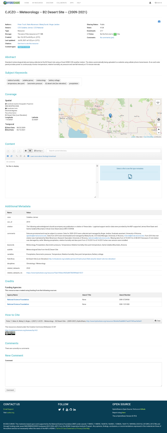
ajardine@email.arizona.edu (36, 236)
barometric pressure (35, 83)
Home (26, 3)
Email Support (8, 409)
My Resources (37, 3)
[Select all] (7, 156)
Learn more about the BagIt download (43, 156)
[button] (150, 3)
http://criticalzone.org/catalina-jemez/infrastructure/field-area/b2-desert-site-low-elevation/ (82, 259)
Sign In (159, 3)
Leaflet (133, 137)
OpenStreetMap (149, 137)
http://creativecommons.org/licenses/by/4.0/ (21, 330)
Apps (72, 3)
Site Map (86, 428)
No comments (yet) (107, 37)
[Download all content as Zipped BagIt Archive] (28, 156)
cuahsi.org (10, 412)
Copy (158, 321)
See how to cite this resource (28, 43)
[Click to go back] (8, 151)
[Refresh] (11, 156)
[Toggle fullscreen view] (158, 124)
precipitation (73, 83)
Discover (49, 3)
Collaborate (62, 3)
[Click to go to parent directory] (19, 151)
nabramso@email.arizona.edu (99, 238)
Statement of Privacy (74, 428)
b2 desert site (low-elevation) (55, 83)
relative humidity (14, 80)
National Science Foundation (18, 300)
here (123, 412)
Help (79, 3)
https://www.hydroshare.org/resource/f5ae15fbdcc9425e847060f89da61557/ (54, 273)
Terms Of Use (61, 428)
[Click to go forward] (14, 151)
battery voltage (54, 80)
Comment (9, 360)
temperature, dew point (16, 83)
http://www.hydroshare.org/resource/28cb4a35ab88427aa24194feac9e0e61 (114, 321)
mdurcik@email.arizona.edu (134, 236)
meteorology (41, 80)
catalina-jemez (28, 80)
